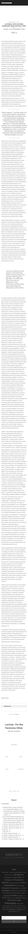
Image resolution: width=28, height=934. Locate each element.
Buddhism (19, 875)
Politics (18, 903)
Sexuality (4, 909)
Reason (12, 905)
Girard (24, 888)
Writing (18, 911)
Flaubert (18, 885)
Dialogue (10, 882)
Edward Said (15, 882)
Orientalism (18, 898)
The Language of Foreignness (14, 909)
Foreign (22, 885)
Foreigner (6, 888)
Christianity (7, 877)
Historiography (7, 893)
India (17, 893)
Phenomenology (14, 900)
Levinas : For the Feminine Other (14, 747)
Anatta (24, 872)
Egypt (20, 882)
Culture (12, 877)
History (13, 893)
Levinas (13, 895)
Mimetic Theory (6, 898)
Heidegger (6, 890)
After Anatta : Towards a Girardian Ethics (12, 872)
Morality (13, 897)
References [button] (7, 706)
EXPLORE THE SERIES (14, 731)
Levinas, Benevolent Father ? (21, 761)
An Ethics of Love (9, 875)
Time (24, 909)
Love (24, 895)
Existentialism (10, 885)
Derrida (5, 882)
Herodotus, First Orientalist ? (18, 890)
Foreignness (14, 888)
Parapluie (24, 897)
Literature (20, 895)
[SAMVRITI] (7, 3)
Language (6, 895)
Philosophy (10, 903)
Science (24, 907)
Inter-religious (22, 893)
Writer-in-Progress (12, 911)
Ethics (23, 883)
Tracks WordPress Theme (10, 930)
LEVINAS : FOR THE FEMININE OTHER (14, 29)
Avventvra (17, 714)
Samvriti (14, 855)
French (20, 888)
